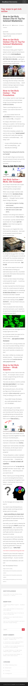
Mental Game (8, 667)
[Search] (23, 629)
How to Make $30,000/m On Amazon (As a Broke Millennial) (13, 609)
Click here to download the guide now (13, 550)
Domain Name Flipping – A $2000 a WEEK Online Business (12, 655)
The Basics (7, 670)
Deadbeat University (9, 2)
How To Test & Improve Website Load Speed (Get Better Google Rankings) (13, 621)
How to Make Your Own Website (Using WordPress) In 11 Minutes (12, 594)
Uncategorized (8, 673)
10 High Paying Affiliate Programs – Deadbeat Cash (14, 605)
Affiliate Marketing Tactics (11, 665)
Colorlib (13, 684)
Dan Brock (16, 25)
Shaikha (7, 646)
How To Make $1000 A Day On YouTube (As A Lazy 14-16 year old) (13, 613)
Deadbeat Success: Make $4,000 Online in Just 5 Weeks (13, 617)
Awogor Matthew (9, 650)
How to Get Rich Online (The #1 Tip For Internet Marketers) (14, 18)
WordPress (22, 684)
